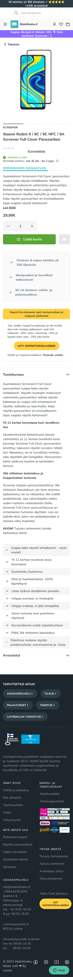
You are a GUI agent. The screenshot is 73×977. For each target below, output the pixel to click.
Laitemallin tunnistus (24, 716)
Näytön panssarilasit (17, 844)
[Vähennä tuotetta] (8, 226)
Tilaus (49, 693)
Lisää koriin (32, 239)
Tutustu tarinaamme (53, 856)
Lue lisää (9, 207)
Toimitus (46, 705)
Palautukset (16, 705)
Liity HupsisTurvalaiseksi (36, 346)
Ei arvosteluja (36, 151)
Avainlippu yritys (51, 871)
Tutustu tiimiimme (52, 863)
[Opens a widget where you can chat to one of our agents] (59, 970)
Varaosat (9, 867)
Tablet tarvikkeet (15, 852)
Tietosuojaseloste (51, 801)
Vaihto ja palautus (16, 790)
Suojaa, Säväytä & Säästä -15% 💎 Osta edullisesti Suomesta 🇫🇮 (36, 33)
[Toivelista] (61, 24)
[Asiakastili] (55, 24)
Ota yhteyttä (12, 797)
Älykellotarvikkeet (15, 859)
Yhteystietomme (50, 878)
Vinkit (7, 812)
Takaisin (13, 44)
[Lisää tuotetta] (32, 226)
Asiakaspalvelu (19, 693)
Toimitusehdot (13, 805)
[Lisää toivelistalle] (64, 239)
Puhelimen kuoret (15, 837)
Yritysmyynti (11, 820)
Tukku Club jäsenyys (53, 893)
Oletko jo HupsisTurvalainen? (35, 355)
